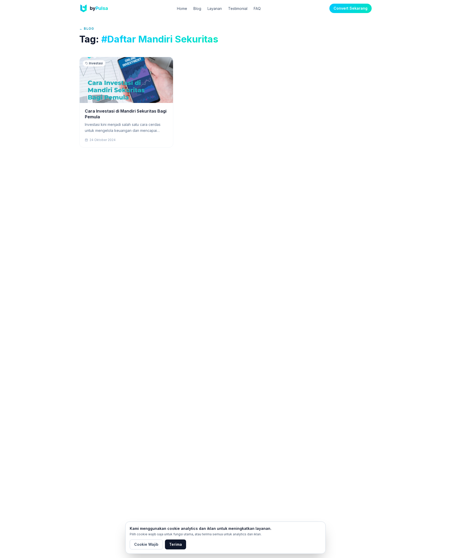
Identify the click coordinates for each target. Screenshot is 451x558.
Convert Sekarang (350, 8)
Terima (175, 544)
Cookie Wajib (146, 544)
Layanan (214, 8)
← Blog (86, 28)
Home (182, 8)
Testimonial (237, 8)
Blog (197, 8)
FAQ (257, 8)
